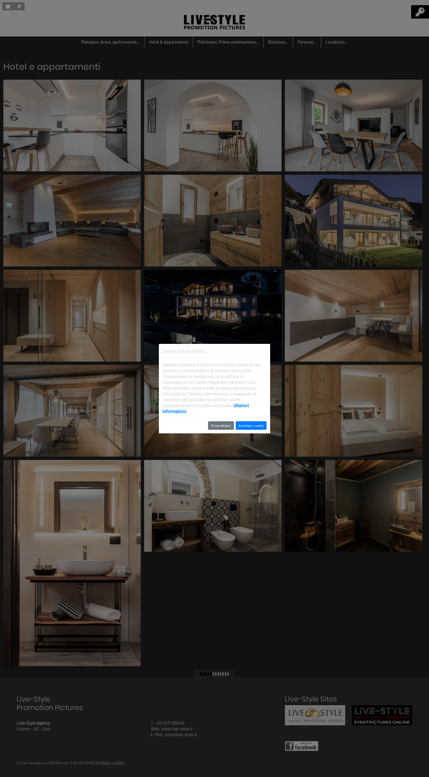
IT (19, 6)
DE (8, 6)
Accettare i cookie (251, 425)
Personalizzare (221, 425)
